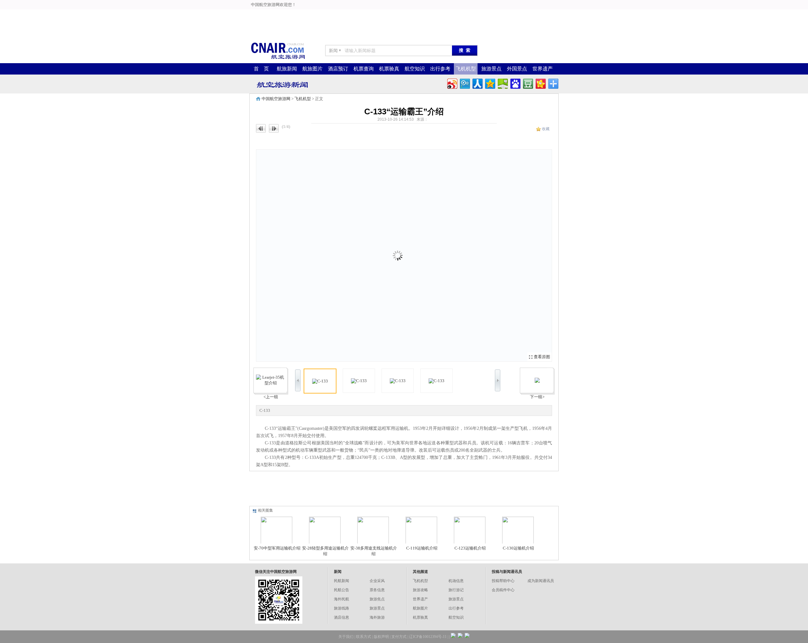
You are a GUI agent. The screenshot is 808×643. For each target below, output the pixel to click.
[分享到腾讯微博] (464, 83)
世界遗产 (542, 68)
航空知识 (415, 68)
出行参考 (440, 68)
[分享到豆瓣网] (527, 83)
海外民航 (341, 599)
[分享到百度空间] (502, 83)
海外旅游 (377, 617)
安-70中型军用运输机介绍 (277, 548)
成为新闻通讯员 (540, 581)
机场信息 (456, 581)
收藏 (546, 129)
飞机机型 (466, 68)
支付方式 (399, 636)
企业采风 (377, 581)
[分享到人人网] (477, 83)
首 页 (261, 68)
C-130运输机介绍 (518, 548)
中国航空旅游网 (276, 98)
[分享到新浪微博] (452, 83)
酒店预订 (338, 68)
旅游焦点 (377, 599)
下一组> (537, 396)
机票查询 (364, 68)
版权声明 (381, 636)
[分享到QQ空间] (490, 83)
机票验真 (389, 68)
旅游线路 (341, 608)
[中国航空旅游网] (277, 58)
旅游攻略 (420, 590)
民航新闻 (341, 581)
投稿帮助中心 (503, 581)
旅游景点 (491, 68)
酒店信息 (341, 617)
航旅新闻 (287, 68)
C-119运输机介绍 (421, 548)
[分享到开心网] (540, 83)
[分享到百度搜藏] (515, 83)
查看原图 (542, 356)
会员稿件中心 (503, 590)
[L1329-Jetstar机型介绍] (537, 380)
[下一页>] (478, 255)
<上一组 (271, 396)
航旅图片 (312, 68)
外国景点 (517, 68)
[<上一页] (330, 255)
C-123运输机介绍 (470, 548)
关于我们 (346, 636)
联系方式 (363, 636)
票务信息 (377, 590)
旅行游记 (456, 590)
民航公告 (341, 590)
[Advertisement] (256, 14)
